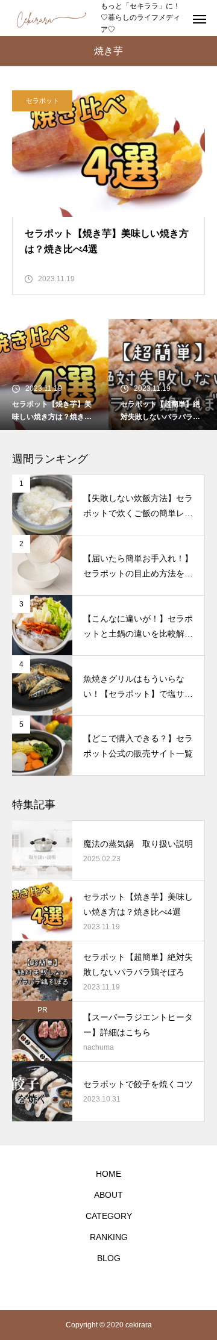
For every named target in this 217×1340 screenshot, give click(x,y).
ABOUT (108, 1195)
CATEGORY (109, 1216)
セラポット (42, 100)
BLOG (109, 1258)
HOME (108, 1174)
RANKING (109, 1237)
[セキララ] (50, 18)
